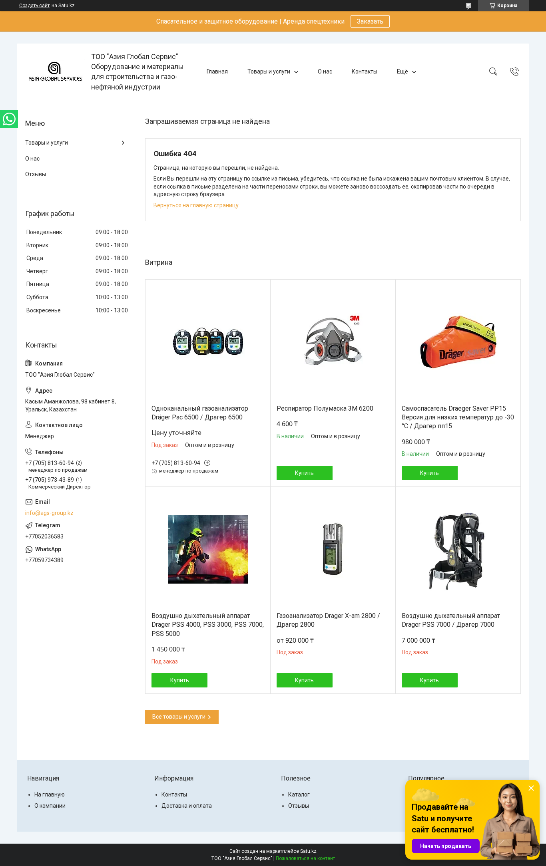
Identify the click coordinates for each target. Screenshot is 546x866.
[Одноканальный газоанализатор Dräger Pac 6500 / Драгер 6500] (207, 342)
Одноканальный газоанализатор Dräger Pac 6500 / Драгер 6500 (199, 413)
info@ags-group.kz (49, 513)
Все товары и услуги (178, 716)
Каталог (299, 794)
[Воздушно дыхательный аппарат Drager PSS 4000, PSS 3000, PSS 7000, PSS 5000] (207, 549)
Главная (217, 71)
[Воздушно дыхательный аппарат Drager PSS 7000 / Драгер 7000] (458, 549)
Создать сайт (34, 5)
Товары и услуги (268, 71)
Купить (304, 473)
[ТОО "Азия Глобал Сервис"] (55, 71)
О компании (50, 805)
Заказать (370, 21)
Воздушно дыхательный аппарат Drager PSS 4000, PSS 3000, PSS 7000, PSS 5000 (207, 625)
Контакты (364, 71)
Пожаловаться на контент (305, 858)
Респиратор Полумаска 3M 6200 (325, 408)
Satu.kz (308, 851)
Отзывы (35, 174)
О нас (325, 71)
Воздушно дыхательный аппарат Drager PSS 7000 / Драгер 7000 (451, 620)
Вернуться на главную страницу (196, 205)
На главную (49, 794)
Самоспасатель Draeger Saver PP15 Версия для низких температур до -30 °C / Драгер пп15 (458, 417)
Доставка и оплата (186, 805)
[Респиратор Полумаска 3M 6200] (333, 342)
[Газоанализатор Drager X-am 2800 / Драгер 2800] (333, 549)
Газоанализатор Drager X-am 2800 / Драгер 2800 (328, 620)
